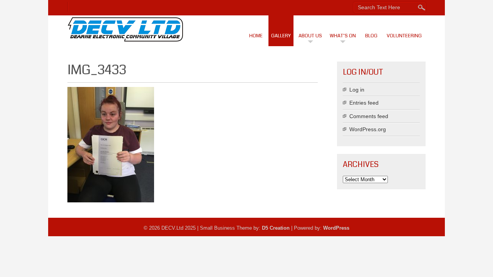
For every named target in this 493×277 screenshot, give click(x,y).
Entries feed (364, 103)
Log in (356, 90)
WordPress (336, 228)
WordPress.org (367, 129)
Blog (371, 35)
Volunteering (404, 35)
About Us (310, 35)
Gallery (281, 35)
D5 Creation (276, 228)
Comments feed (368, 116)
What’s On (343, 35)
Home (256, 35)
